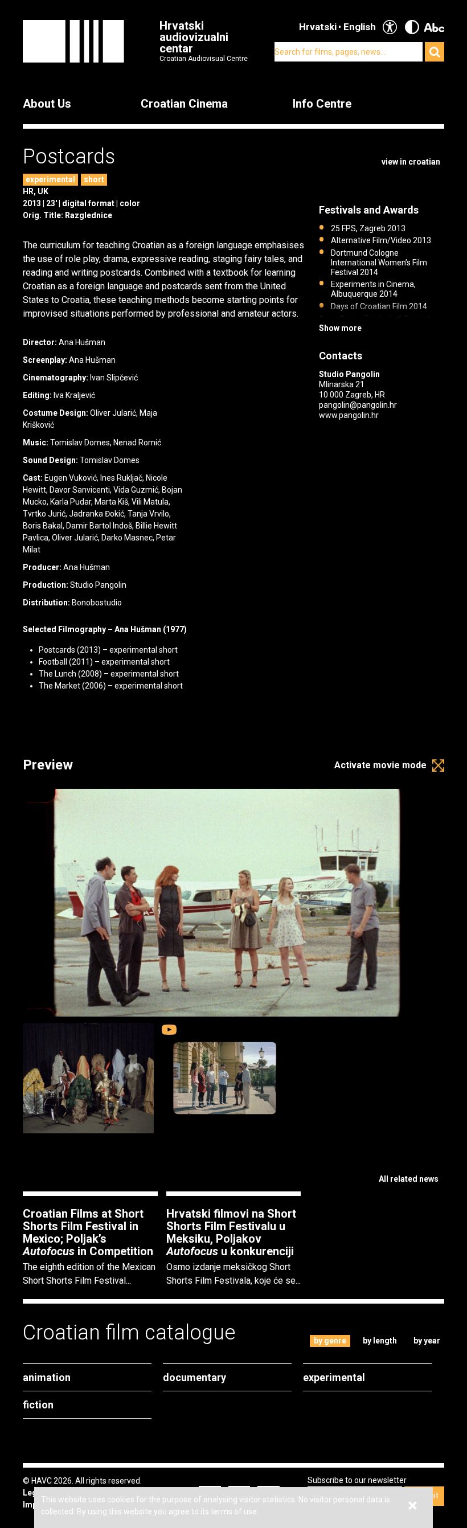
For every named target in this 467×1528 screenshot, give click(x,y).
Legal (33, 1492)
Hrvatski (318, 26)
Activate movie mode (380, 765)
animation (47, 1377)
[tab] (330, 1341)
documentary (194, 1377)
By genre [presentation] (330, 1340)
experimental (50, 179)
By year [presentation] (426, 1340)
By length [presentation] (380, 1340)
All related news (409, 1178)
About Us (47, 103)
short (94, 179)
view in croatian (411, 161)
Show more (340, 328)
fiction (38, 1405)
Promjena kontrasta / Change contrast (412, 27)
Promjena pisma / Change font (434, 27)
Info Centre (322, 103)
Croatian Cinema (184, 103)
